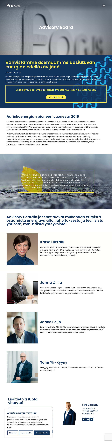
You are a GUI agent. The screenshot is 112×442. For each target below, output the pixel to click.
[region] (28, 423)
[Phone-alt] (91, 419)
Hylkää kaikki (26, 433)
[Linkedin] (84, 419)
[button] (103, 5)
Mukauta (12, 433)
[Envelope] (87, 419)
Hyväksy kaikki (42, 433)
